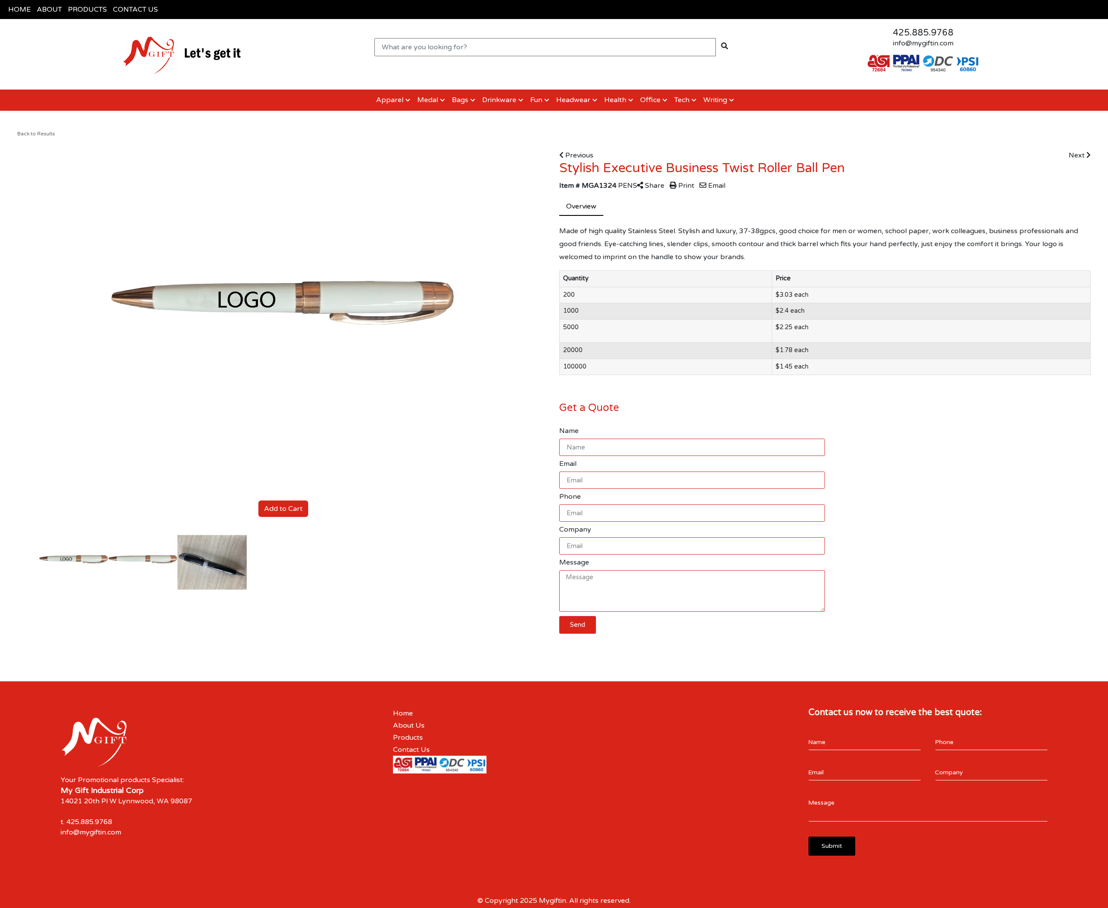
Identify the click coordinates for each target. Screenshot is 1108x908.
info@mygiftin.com (923, 43)
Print (685, 185)
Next (1077, 155)
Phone (570, 496)
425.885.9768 (923, 33)
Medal (427, 100)
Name (569, 431)
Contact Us (411, 749)
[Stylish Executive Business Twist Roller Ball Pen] (73, 562)
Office (650, 100)
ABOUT (49, 9)
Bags (460, 100)
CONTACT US (135, 9)
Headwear (573, 100)
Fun (536, 100)
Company (575, 529)
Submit (831, 846)
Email (715, 185)
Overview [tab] (581, 206)
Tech (681, 100)
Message (574, 562)
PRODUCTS (87, 9)
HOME (19, 9)
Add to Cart (283, 508)
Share (653, 185)
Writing (715, 100)
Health (615, 100)
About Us (409, 725)
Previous (578, 155)
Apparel (388, 100)
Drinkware (499, 100)
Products (408, 737)
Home (403, 713)
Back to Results (36, 134)
